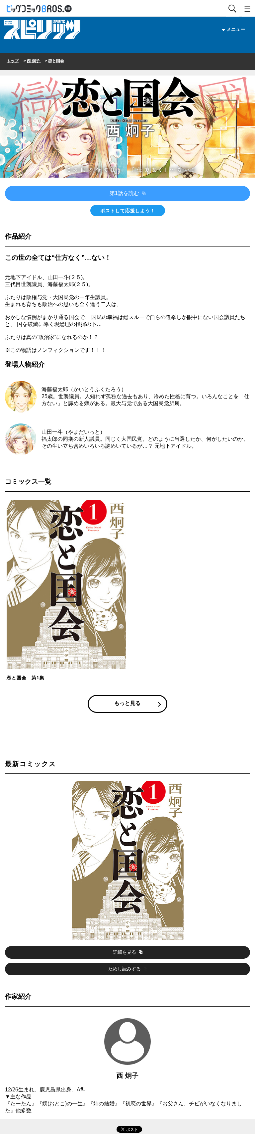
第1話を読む (125, 193)
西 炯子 (34, 61)
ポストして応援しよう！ (127, 210)
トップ (13, 61)
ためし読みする (125, 968)
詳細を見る (125, 952)
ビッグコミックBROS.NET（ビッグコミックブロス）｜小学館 (39, 9)
